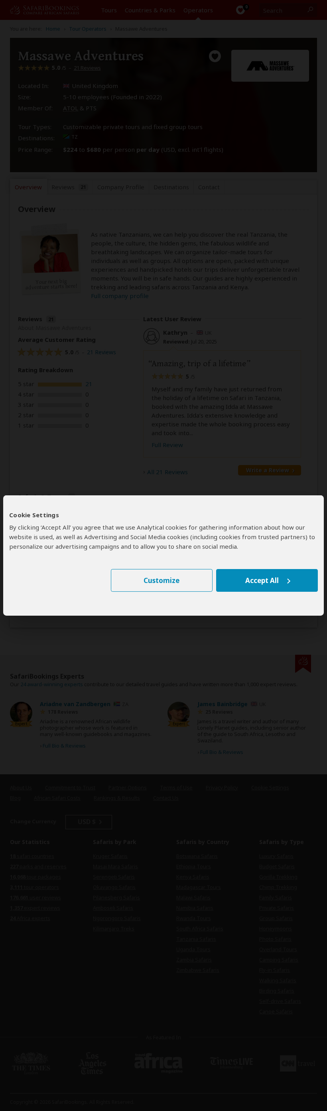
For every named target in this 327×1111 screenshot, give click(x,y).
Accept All (262, 580)
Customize (161, 580)
